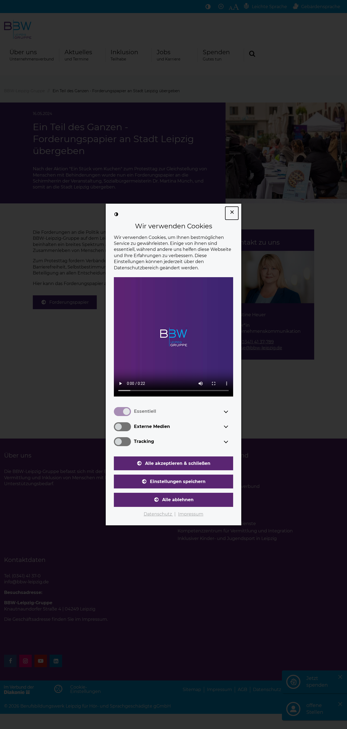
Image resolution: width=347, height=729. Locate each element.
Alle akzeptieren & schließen (177, 463)
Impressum (190, 514)
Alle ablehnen (178, 499)
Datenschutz (158, 514)
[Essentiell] (230, 411)
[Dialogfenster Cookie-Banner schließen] (231, 213)
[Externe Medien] (230, 426)
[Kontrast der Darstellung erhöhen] (116, 214)
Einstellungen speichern (177, 481)
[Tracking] (230, 441)
